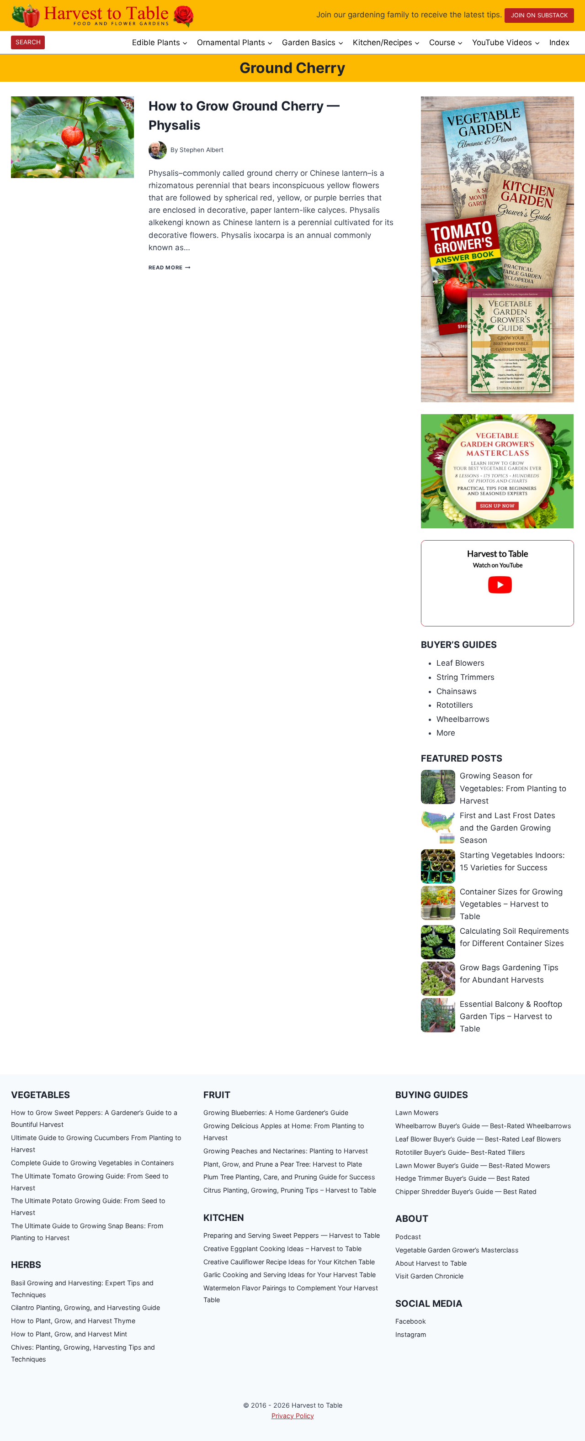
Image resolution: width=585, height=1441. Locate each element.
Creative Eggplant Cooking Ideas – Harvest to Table (282, 1248)
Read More (170, 267)
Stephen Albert (201, 149)
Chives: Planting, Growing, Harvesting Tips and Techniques (83, 1353)
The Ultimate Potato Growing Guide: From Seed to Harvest (88, 1206)
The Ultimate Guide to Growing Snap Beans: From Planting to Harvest (87, 1231)
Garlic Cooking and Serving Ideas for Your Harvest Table (289, 1274)
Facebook (410, 1321)
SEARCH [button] (28, 42)
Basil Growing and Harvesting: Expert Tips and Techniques (82, 1289)
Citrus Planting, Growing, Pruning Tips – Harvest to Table (289, 1190)
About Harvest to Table (431, 1263)
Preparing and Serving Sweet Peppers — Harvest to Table (291, 1235)
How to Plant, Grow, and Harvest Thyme (73, 1321)
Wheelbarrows (462, 719)
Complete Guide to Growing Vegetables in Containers (92, 1163)
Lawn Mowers (417, 1112)
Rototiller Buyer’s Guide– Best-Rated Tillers (460, 1152)
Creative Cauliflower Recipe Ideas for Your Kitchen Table (289, 1262)
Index (559, 42)
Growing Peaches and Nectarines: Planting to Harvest (285, 1151)
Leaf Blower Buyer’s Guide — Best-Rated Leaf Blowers (478, 1139)
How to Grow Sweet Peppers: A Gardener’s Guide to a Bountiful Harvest (94, 1118)
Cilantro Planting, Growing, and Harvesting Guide (85, 1307)
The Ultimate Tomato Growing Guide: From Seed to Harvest (90, 1182)
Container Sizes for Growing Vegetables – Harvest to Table (511, 904)
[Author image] (158, 150)
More (445, 732)
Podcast (408, 1237)
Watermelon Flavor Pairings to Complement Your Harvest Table (290, 1294)
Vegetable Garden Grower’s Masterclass (457, 1250)
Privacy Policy (292, 1416)
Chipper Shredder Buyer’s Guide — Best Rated (466, 1191)
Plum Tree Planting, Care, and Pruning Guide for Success (289, 1177)
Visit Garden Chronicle (429, 1276)
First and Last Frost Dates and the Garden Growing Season (507, 828)
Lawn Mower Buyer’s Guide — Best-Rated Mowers (472, 1165)
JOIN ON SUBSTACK (539, 15)
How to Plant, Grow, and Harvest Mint (69, 1334)
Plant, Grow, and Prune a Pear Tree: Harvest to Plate (282, 1164)
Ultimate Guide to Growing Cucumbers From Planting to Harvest (96, 1143)
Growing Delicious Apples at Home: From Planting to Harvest (283, 1131)
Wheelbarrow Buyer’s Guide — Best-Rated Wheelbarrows (483, 1126)
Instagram (410, 1334)
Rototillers (454, 705)
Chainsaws (456, 691)
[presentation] (72, 137)
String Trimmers (465, 677)
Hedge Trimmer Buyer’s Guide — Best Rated (462, 1178)
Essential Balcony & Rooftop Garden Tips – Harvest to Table (511, 1016)
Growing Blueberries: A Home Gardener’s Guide (275, 1112)
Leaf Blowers (460, 663)
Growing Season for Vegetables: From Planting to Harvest (513, 788)
